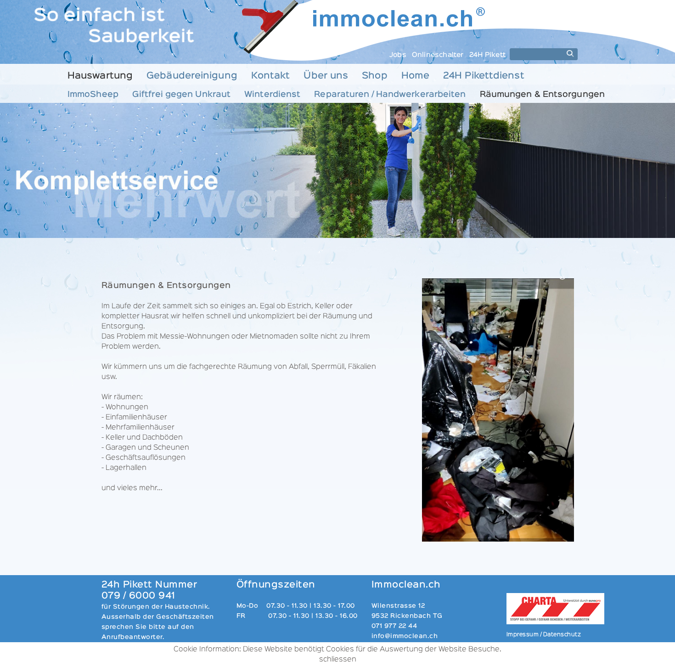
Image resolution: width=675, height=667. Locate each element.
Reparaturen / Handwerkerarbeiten (390, 94)
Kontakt (270, 76)
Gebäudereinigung (191, 76)
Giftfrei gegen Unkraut (181, 94)
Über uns (326, 76)
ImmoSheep (93, 94)
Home (415, 76)
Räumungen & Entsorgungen (542, 94)
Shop (374, 76)
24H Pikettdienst (483, 76)
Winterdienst (272, 94)
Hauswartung (100, 76)
